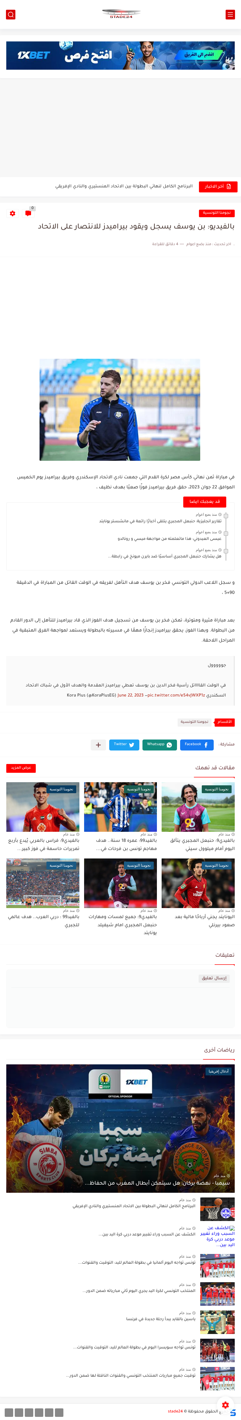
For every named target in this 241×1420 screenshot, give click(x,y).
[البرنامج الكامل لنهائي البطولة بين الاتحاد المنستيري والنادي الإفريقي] (217, 1209)
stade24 (175, 1412)
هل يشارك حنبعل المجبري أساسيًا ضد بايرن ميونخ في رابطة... (165, 557)
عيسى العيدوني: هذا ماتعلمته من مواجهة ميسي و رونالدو (170, 539)
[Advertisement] (120, 128)
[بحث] (10, 14)
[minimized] (19, 1412)
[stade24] (120, 14)
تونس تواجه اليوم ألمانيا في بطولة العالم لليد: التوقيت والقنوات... (136, 1263)
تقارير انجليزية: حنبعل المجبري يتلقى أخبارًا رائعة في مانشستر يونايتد (160, 521)
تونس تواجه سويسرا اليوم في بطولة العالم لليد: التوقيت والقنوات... (134, 1348)
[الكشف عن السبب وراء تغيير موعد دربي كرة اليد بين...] (217, 1237)
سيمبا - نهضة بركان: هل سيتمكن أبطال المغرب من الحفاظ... (157, 1183)
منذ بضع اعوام (206, 514)
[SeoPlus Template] (232, 1412)
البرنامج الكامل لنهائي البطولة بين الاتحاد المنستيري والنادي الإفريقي (124, 186)
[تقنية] (49, 1412)
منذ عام (224, 834)
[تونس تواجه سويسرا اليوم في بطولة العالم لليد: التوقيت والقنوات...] (217, 1350)
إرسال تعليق (214, 978)
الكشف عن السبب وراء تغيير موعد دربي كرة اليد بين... (147, 1235)
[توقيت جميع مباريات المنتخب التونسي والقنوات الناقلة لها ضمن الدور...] (217, 1378)
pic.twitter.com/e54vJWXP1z (176, 695)
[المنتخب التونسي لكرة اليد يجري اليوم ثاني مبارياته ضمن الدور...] (217, 1294)
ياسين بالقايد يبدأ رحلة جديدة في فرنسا (160, 1319)
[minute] (29, 1412)
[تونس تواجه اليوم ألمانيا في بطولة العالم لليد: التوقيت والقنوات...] (217, 1265)
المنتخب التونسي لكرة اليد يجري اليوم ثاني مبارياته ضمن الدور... (139, 1291)
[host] (9, 1412)
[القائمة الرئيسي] (230, 14)
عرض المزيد (21, 768)
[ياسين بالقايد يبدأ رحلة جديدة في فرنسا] (217, 1322)
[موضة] (39, 1412)
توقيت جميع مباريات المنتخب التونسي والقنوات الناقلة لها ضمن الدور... (130, 1376)
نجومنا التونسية (217, 213)
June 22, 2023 (130, 695)
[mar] (59, 1412)
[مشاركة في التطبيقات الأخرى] (98, 745)
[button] (197, 745)
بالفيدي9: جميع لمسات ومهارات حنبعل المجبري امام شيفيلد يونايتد (122, 925)
